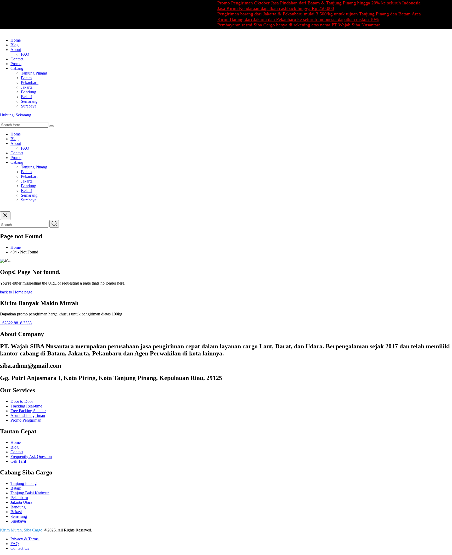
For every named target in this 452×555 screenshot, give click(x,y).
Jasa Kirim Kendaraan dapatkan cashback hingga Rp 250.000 (267, 8)
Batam (26, 78)
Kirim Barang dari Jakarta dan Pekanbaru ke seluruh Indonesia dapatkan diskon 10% (289, 19)
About (15, 49)
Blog (14, 45)
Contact (16, 59)
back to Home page (16, 292)
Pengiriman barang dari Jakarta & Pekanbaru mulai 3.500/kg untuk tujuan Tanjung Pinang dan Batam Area (311, 13)
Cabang (16, 68)
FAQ (25, 54)
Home (15, 40)
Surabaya (28, 106)
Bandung (28, 92)
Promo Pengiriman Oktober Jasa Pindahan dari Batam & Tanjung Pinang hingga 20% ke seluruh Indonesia (310, 2)
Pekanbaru (29, 82)
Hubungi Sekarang (15, 115)
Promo (15, 63)
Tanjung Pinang (34, 73)
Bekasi (26, 96)
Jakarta (26, 87)
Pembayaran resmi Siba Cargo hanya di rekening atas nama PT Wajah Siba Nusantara (290, 24)
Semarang (29, 101)
